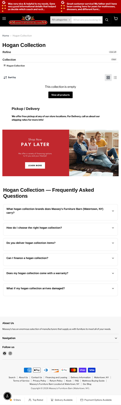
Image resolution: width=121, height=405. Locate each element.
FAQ (77, 380)
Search (12, 377)
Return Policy (56, 380)
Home (5, 35)
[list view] (115, 77)
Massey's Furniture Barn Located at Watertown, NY (54, 384)
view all (112, 52)
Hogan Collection (15, 65)
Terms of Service (21, 380)
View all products (60, 94)
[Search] (107, 20)
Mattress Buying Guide (93, 380)
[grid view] (108, 77)
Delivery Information (81, 377)
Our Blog (87, 384)
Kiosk (68, 380)
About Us (23, 377)
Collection (9, 59)
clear (114, 59)
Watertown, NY (101, 377)
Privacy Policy (39, 380)
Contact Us (36, 377)
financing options (31, 265)
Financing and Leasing (56, 377)
